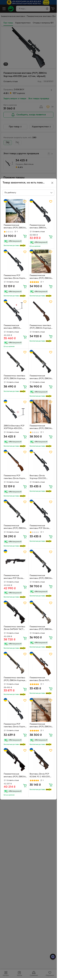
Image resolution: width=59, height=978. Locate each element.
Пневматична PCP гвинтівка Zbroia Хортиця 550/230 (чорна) (15, 725)
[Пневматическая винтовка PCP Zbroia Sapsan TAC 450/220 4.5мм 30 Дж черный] (15, 561)
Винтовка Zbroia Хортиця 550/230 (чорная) (38, 477)
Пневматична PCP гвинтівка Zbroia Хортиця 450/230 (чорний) (15, 277)
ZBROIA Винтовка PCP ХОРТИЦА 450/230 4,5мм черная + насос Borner (14, 427)
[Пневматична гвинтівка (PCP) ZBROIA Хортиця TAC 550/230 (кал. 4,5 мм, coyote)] (15, 664)
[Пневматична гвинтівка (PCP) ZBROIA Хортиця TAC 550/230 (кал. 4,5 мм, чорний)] (15, 362)
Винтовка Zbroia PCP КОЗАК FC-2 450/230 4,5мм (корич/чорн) (40, 775)
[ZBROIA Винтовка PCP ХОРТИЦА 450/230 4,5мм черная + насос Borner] (15, 411)
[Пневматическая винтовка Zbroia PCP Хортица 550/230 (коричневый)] (41, 664)
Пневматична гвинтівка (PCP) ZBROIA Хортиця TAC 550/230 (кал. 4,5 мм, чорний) (14, 377)
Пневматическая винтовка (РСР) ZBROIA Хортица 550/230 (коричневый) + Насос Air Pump (40, 725)
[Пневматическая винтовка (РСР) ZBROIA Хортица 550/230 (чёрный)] (15, 211)
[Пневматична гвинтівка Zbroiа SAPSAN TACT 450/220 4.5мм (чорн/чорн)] (15, 612)
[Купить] (25, 236)
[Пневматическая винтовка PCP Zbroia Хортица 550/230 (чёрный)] (41, 511)
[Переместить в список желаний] (25, 201)
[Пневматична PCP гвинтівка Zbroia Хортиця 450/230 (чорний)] (15, 261)
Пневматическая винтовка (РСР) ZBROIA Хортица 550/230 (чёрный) (14, 227)
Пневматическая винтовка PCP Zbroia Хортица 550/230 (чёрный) (39, 527)
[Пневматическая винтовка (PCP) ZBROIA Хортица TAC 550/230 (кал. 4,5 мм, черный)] (41, 362)
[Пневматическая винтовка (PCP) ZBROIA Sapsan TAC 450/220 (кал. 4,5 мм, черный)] (15, 760)
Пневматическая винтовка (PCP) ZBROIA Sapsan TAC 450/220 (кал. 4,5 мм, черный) (14, 775)
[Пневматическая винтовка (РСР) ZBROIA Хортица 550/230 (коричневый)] (41, 261)
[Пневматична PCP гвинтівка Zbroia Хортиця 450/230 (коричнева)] (15, 461)
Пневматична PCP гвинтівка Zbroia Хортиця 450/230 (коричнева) (15, 477)
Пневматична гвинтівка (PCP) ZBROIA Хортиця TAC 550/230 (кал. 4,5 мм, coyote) (14, 679)
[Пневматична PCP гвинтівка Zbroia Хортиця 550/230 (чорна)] (15, 710)
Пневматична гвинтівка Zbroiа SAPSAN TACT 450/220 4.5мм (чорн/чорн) (14, 628)
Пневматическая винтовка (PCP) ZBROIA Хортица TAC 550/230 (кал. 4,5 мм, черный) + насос (40, 577)
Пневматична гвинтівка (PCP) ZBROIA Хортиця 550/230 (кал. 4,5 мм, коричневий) (40, 327)
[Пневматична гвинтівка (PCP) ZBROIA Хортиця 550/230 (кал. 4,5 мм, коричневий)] (41, 311)
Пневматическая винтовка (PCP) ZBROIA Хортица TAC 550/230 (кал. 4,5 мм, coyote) (40, 628)
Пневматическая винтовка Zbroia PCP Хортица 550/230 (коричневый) (39, 679)
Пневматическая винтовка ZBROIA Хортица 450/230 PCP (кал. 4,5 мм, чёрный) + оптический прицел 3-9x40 (40, 227)
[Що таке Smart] (22, 245)
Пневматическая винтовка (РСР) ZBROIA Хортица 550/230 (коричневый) (40, 277)
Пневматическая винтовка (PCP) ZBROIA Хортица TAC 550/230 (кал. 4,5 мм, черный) (40, 377)
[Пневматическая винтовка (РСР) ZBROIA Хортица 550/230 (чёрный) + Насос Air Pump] (41, 411)
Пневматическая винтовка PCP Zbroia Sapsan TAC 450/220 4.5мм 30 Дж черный (13, 577)
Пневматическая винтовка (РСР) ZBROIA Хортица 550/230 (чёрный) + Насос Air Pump (40, 427)
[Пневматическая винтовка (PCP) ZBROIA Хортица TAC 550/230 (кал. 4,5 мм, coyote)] (41, 612)
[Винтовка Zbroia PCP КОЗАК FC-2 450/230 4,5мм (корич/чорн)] (41, 760)
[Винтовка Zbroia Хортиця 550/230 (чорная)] (41, 461)
